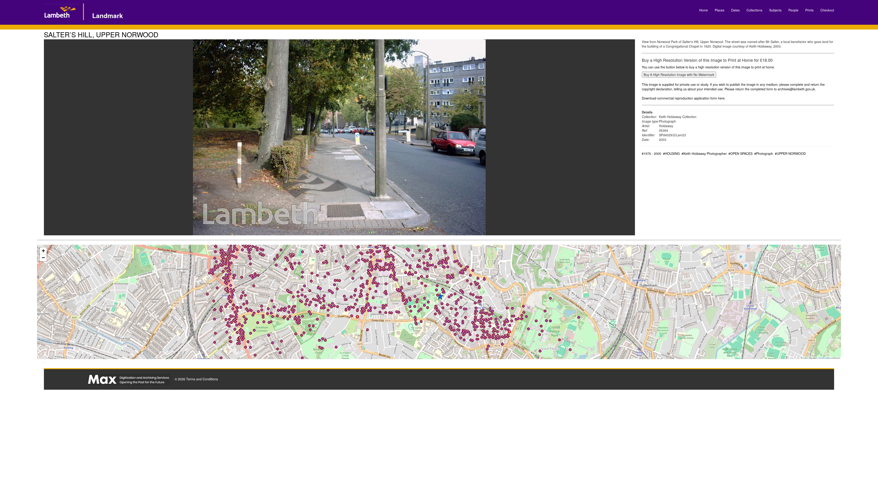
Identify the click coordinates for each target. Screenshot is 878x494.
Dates (735, 10)
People (793, 10)
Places (719, 10)
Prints (809, 10)
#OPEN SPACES (740, 153)
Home (703, 10)
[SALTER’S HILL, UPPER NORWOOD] (339, 137)
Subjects (775, 10)
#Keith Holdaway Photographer (704, 153)
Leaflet (805, 358)
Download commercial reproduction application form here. (683, 98)
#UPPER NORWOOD (790, 153)
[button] (242, 330)
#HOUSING (671, 153)
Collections (754, 10)
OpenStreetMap (824, 358)
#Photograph (763, 153)
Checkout (827, 10)
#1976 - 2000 (651, 153)
